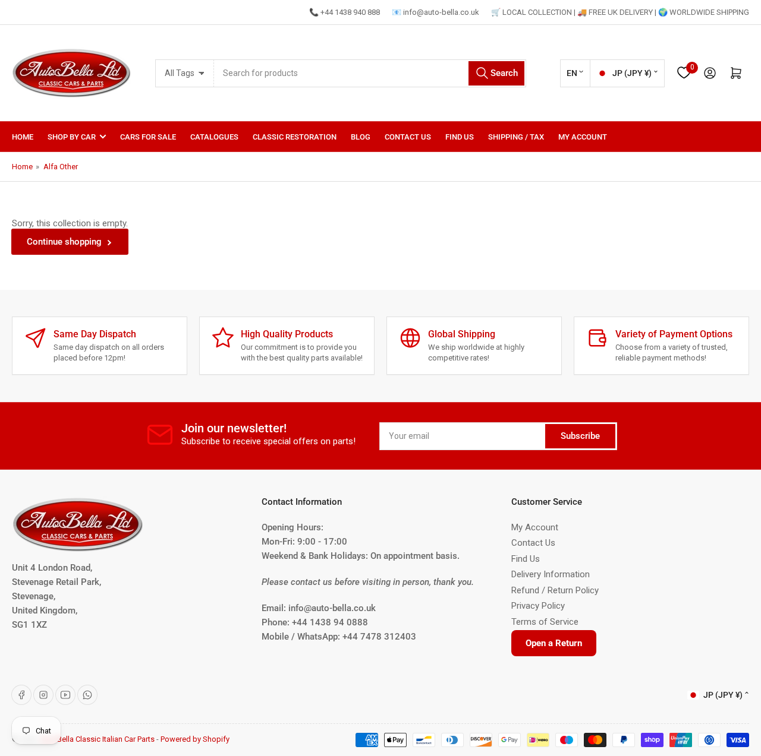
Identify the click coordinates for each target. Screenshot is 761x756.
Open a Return (554, 643)
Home (22, 136)
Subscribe (580, 436)
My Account (582, 136)
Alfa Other (60, 166)
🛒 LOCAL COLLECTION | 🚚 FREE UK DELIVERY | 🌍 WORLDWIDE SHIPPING (620, 12)
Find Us (459, 136)
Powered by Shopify (195, 739)
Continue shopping (64, 241)
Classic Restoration (295, 136)
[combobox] (370, 73)
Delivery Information (550, 574)
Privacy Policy (538, 605)
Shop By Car (72, 136)
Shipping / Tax (516, 136)
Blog (360, 136)
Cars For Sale (148, 136)
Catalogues (214, 136)
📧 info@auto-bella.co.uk (435, 12)
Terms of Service (544, 621)
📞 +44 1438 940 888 (344, 12)
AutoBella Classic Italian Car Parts (97, 739)
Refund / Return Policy (555, 590)
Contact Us (408, 136)
